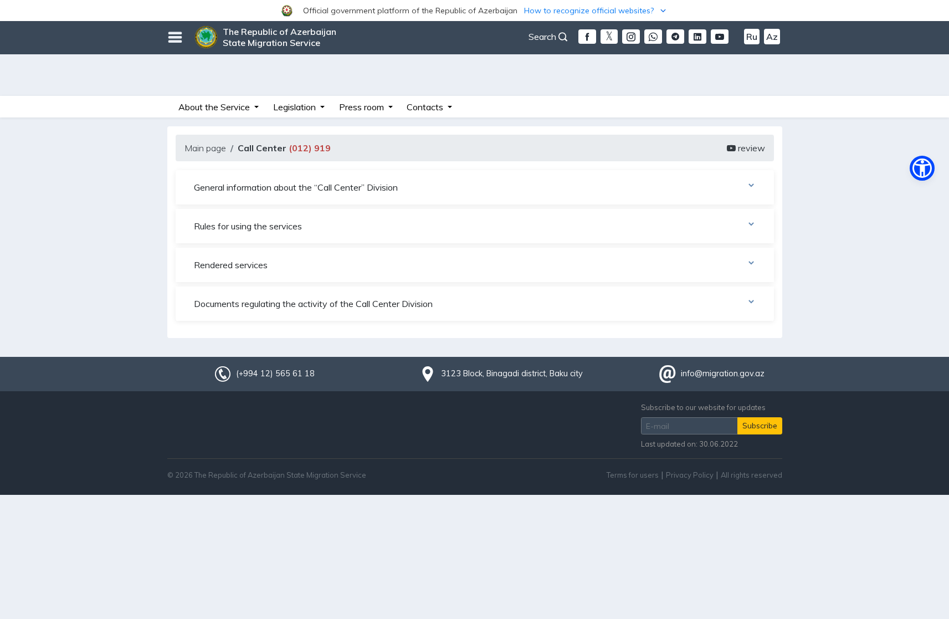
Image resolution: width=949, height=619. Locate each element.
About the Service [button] (215, 106)
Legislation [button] (295, 106)
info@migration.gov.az (723, 373)
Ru (751, 36)
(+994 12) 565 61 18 (275, 373)
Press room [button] (362, 106)
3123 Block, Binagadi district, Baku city (512, 373)
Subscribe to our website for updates (703, 407)
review (750, 148)
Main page (205, 148)
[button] (474, 10)
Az (772, 36)
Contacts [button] (426, 106)
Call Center (284, 148)
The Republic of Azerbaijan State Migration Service (279, 37)
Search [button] (543, 36)
